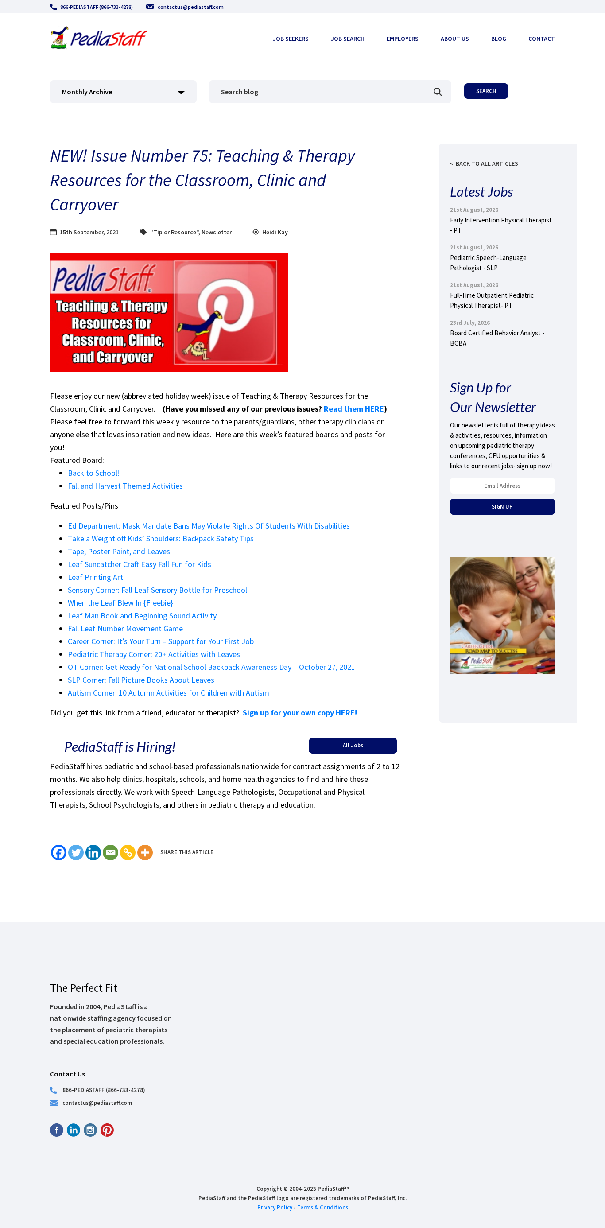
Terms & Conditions (322, 1207)
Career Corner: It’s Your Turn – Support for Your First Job (161, 641)
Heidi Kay (275, 232)
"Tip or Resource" (174, 232)
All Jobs (353, 745)
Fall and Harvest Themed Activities (125, 486)
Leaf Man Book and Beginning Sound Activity (142, 615)
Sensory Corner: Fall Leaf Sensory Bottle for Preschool (157, 590)
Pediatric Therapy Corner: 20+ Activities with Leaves (154, 654)
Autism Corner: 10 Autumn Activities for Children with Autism (168, 693)
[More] (145, 852)
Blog (498, 39)
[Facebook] (58, 852)
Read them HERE (354, 409)
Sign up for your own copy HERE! (300, 712)
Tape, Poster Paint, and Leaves (119, 551)
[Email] (110, 852)
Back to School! (94, 473)
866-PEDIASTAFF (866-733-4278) (96, 7)
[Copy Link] (128, 852)
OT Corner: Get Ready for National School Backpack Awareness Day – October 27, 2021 (211, 667)
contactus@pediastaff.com (191, 7)
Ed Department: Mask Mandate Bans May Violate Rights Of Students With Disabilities (209, 526)
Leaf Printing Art (95, 577)
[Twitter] (76, 852)
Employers (403, 39)
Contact (541, 39)
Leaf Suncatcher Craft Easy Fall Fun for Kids (139, 564)
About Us (455, 39)
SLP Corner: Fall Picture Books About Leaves (141, 680)
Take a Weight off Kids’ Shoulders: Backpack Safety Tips (161, 538)
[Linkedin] (93, 852)
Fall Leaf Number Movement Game (125, 628)
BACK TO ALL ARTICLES (487, 163)
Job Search (348, 39)
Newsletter (217, 232)
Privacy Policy (274, 1207)
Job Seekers (291, 39)
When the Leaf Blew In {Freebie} (120, 603)
